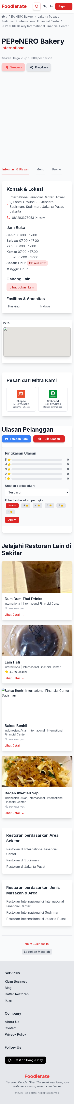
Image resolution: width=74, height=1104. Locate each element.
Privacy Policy (15, 1034)
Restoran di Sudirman (22, 860)
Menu (40, 169)
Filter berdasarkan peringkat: (25, 500)
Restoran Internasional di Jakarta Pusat (36, 919)
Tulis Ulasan (51, 438)
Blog (8, 988)
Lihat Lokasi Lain (22, 287)
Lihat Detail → (14, 614)
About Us (12, 1022)
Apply (12, 519)
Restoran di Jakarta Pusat (25, 867)
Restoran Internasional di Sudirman (32, 912)
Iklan (8, 1000)
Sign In (48, 6)
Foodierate (14, 6)
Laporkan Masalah (37, 951)
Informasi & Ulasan (15, 169)
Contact (10, 1028)
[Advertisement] (37, 118)
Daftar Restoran (17, 994)
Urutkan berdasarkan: (20, 485)
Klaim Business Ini (37, 943)
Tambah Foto (19, 438)
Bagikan (41, 67)
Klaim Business (16, 981)
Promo (56, 169)
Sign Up (63, 6)
